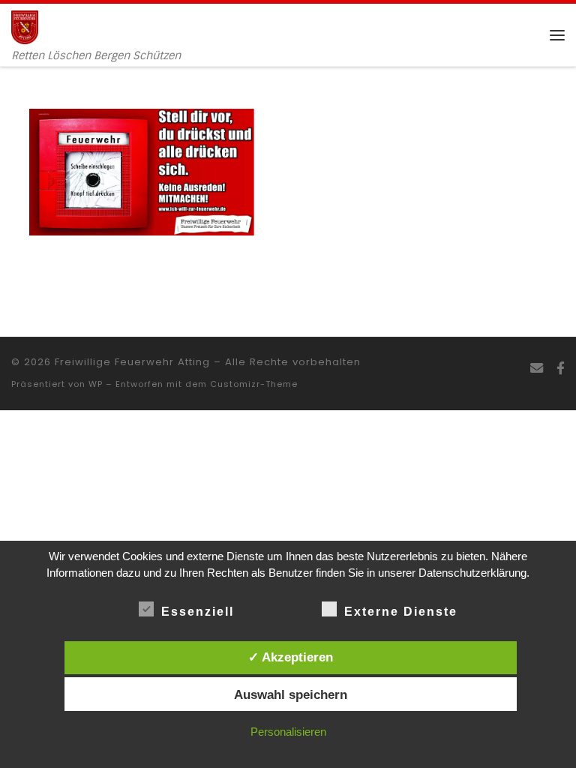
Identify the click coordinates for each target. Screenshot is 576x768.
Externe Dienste (401, 611)
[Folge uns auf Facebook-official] (560, 368)
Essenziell (197, 611)
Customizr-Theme (254, 384)
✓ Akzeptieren (290, 657)
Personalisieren (288, 731)
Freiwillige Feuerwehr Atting (132, 362)
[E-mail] (536, 368)
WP (95, 384)
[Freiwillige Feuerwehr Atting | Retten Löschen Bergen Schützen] (24, 26)
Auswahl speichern (290, 694)
